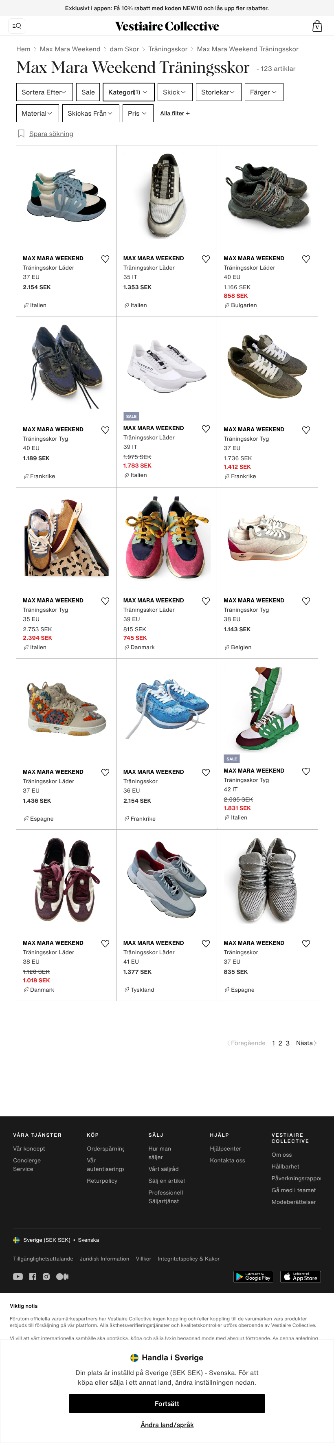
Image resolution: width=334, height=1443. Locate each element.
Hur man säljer (159, 1153)
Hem (23, 49)
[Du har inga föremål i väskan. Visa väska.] (317, 26)
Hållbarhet (285, 1166)
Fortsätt (167, 1403)
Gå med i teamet (294, 1190)
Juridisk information (105, 1259)
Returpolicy (102, 1181)
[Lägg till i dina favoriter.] (105, 259)
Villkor (143, 1259)
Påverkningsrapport (298, 1178)
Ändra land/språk (167, 1425)
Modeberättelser (294, 1202)
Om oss (282, 1155)
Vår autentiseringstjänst (113, 1164)
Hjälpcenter (225, 1148)
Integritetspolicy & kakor (189, 1259)
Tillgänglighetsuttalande (43, 1259)
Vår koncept (29, 1148)
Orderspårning (106, 1148)
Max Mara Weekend (70, 49)
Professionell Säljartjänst (165, 1197)
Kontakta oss (227, 1160)
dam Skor (124, 49)
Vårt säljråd (163, 1169)
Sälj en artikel (166, 1181)
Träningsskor (167, 49)
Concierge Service (27, 1164)
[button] (317, 26)
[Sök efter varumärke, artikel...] (16, 26)
